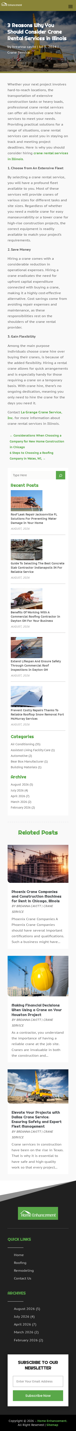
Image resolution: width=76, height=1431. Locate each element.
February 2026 (21, 807)
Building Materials (24, 767)
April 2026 (18, 796)
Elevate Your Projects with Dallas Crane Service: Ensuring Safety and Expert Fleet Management (37, 1119)
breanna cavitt (24, 47)
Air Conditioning (22, 744)
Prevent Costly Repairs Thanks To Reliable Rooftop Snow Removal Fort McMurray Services (37, 714)
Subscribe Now (38, 1395)
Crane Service (18, 52)
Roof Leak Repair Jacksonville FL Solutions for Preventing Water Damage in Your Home (34, 519)
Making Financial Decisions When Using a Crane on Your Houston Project (37, 1010)
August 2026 (20, 784)
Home (19, 1255)
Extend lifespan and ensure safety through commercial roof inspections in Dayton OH (36, 665)
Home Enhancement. (52, 1421)
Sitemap (52, 1425)
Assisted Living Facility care (30, 750)
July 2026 (17, 790)
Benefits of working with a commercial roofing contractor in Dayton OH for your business (35, 616)
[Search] (60, 475)
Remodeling (24, 1270)
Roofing (20, 1263)
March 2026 (19, 802)
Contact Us (22, 1278)
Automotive (19, 756)
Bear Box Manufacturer (27, 761)
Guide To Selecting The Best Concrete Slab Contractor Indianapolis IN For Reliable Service (37, 567)
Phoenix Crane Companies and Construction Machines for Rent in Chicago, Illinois (36, 896)
